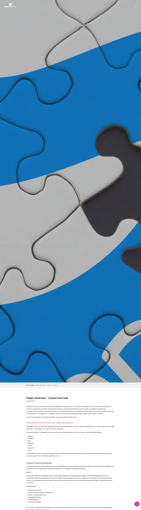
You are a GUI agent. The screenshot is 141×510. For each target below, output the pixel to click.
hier (76, 417)
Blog (27, 385)
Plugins (32, 385)
